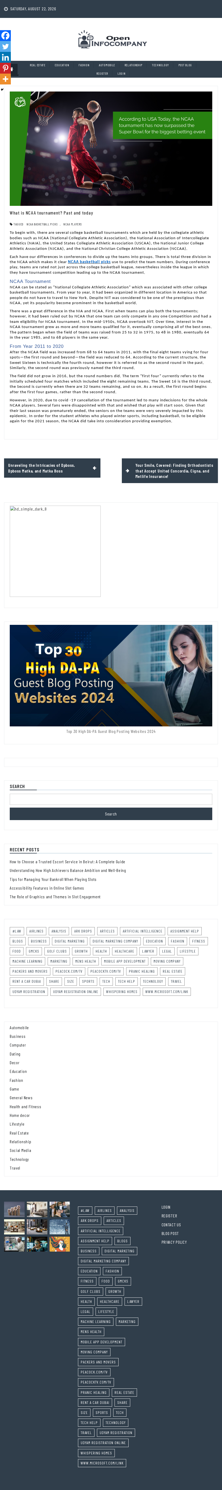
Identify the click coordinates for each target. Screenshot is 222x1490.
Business (18, 1036)
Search (17, 786)
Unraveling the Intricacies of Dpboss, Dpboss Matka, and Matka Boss (41, 467)
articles (107, 931)
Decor (15, 1062)
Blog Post (170, 1233)
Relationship (133, 65)
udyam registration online (75, 991)
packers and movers (30, 971)
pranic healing (142, 971)
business (39, 941)
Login (121, 73)
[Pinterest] (5, 68)
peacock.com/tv (69, 971)
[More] (5, 79)
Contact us (171, 1224)
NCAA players (72, 224)
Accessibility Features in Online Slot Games (47, 887)
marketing (58, 961)
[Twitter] (5, 46)
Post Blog (185, 65)
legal (167, 951)
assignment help (184, 931)
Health (101, 951)
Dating (15, 1053)
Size (70, 981)
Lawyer (148, 951)
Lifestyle (188, 951)
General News (21, 1097)
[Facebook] (5, 35)
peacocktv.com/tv (105, 971)
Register (102, 73)
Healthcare (124, 951)
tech (106, 981)
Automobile (107, 65)
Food (16, 951)
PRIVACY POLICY (174, 1242)
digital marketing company (115, 941)
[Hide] (2, 89)
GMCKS (34, 951)
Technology (160, 65)
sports (88, 981)
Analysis (58, 931)
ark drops (83, 931)
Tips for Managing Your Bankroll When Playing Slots (53, 879)
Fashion (84, 65)
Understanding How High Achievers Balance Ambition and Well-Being (68, 870)
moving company (167, 961)
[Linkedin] (5, 57)
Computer (18, 1044)
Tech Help (126, 981)
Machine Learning (27, 961)
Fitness (198, 941)
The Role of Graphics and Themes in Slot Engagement (55, 896)
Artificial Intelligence (142, 931)
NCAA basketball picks (42, 224)
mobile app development (125, 961)
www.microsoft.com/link (166, 991)
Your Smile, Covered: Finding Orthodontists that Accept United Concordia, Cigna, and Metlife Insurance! (174, 470)
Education (62, 65)
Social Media (20, 1150)
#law (16, 931)
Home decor (20, 1115)
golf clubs (57, 951)
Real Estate (37, 65)
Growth (81, 951)
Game (14, 1088)
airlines (36, 931)
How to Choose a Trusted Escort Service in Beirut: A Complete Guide (67, 861)
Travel (176, 981)
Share (54, 981)
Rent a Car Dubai (26, 981)
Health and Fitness (25, 1106)
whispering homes (122, 991)
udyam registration (28, 991)
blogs (17, 941)
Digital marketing (70, 941)
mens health (85, 961)
